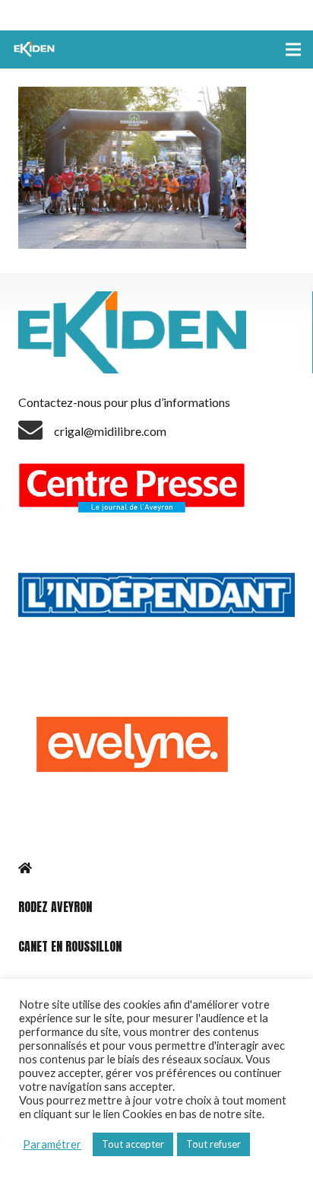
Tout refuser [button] (213, 1144)
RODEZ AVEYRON (55, 907)
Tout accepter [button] (133, 1144)
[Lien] (35, 49)
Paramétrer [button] (52, 1144)
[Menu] (293, 49)
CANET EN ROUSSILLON (70, 946)
